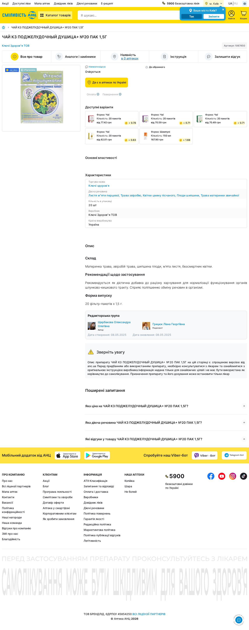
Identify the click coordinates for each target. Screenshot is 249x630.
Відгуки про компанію (16, 528)
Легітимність (92, 540)
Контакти (8, 497)
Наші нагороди (12, 517)
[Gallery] (41, 98)
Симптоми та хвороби (57, 497)
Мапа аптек (42, 3)
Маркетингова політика (99, 529)
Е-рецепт (107, 3)
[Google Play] (97, 455)
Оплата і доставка (96, 491)
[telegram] (234, 455)
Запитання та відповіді (99, 486)
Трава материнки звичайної (220, 195)
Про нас (7, 480)
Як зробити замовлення (58, 519)
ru (236, 3)
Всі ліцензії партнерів (16, 486)
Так (191, 16)
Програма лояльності (57, 491)
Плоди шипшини (189, 195)
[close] (223, 9)
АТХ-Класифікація (95, 480)
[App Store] (67, 455)
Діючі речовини (87, 3)
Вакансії (7, 502)
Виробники (91, 497)
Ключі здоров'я (99, 185)
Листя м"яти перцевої (105, 195)
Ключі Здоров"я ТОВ (15, 45)
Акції (5, 3)
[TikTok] (243, 508)
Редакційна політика (97, 524)
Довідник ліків (63, 3)
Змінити (213, 16)
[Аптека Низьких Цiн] (20, 15)
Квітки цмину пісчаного (160, 195)
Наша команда (12, 522)
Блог (46, 486)
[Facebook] (210, 508)
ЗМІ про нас (10, 533)
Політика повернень (97, 513)
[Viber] (204, 455)
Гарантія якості (94, 519)
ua (230, 3)
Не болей (130, 491)
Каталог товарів (58, 15)
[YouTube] (221, 508)
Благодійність (11, 539)
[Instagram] (232, 508)
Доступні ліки (21, 3)
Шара (128, 486)
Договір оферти (53, 502)
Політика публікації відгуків (102, 535)
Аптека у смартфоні (56, 508)
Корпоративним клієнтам (59, 513)
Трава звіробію (132, 195)
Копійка (129, 480)
